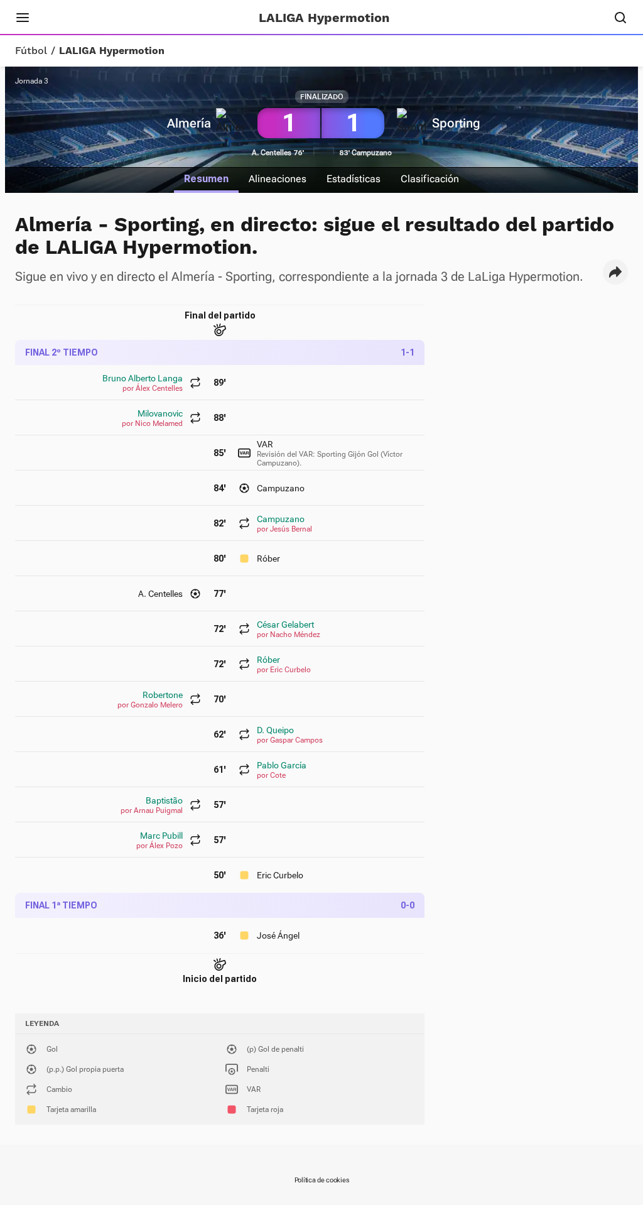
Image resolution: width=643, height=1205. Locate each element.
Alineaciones (277, 179)
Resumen (206, 179)
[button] (615, 272)
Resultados (78, 17)
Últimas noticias (161, 17)
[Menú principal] (22, 17)
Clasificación (430, 179)
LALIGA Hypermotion (112, 51)
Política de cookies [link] (321, 1180)
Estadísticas (354, 179)
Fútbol (31, 51)
